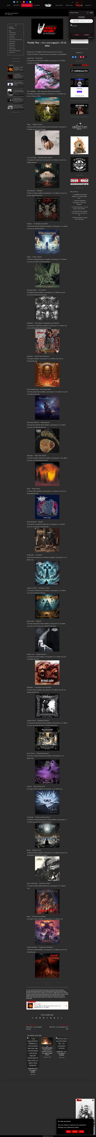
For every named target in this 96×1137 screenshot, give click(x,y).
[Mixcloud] (27, 2)
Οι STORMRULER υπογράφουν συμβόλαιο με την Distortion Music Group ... (18, 76)
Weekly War (10, 14)
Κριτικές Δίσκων (59, 5)
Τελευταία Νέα (16, 5)
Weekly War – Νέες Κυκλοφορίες (55, 997)
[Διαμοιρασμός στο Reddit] (54, 1017)
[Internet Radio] (79, 65)
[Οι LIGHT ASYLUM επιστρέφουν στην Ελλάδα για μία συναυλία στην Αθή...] (10, 100)
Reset (91, 12)
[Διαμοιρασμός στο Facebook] (36, 1017)
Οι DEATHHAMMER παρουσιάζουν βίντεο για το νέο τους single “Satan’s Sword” (47, 1051)
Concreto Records (53, 990)
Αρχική (8, 5)
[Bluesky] (73, 57)
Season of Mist (64, 994)
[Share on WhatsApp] (61, 1017)
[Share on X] (32, 1017)
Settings (75, 1131)
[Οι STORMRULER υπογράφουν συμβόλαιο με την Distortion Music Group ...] (10, 77)
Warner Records (37, 997)
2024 (30, 990)
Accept (81, 1131)
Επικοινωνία (88, 5)
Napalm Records (34, 994)
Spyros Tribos (34, 982)
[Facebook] (14, 2)
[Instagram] (17, 2)
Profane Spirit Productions (45, 994)
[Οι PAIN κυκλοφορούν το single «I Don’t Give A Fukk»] (10, 107)
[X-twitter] (21, 2)
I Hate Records (58, 991)
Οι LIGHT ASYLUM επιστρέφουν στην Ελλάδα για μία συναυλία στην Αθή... (18, 99)
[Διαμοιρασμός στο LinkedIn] (43, 1017)
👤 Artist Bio (86, 34)
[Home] (5, 14)
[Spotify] (30, 2)
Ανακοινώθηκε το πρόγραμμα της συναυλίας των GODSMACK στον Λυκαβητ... (47, 1006)
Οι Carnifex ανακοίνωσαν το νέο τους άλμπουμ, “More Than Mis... (18, 91)
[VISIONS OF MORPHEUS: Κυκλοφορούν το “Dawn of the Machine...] (10, 84)
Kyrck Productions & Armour (38, 992)
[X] (86, 57)
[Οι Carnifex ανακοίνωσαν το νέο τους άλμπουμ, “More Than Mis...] (10, 92)
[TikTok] (78, 57)
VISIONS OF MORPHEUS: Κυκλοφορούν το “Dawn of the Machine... (18, 83)
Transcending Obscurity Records (43, 995)
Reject (68, 1131)
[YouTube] (81, 57)
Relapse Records (57, 994)
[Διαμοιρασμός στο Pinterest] (39, 1017)
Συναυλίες (36, 5)
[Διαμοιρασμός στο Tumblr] (57, 1017)
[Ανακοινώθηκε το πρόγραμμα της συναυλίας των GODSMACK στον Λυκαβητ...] (10, 69)
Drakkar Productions (36, 991)
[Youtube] (24, 2)
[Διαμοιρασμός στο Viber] (47, 1017)
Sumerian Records (30, 995)
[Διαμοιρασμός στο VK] (50, 1017)
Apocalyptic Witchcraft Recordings (40, 990)
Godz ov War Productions (48, 991)
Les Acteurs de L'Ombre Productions (54, 992)
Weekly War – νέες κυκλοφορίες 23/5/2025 (62, 1053)
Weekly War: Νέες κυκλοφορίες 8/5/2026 (33, 1070)
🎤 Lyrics (76, 34)
